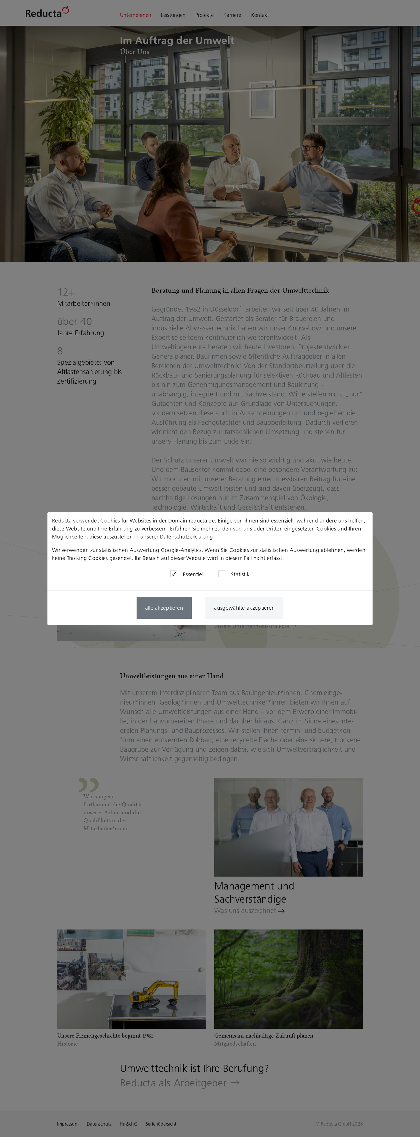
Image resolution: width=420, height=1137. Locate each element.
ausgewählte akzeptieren (244, 608)
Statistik (240, 574)
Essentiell (194, 574)
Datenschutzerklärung (186, 536)
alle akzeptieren (164, 608)
